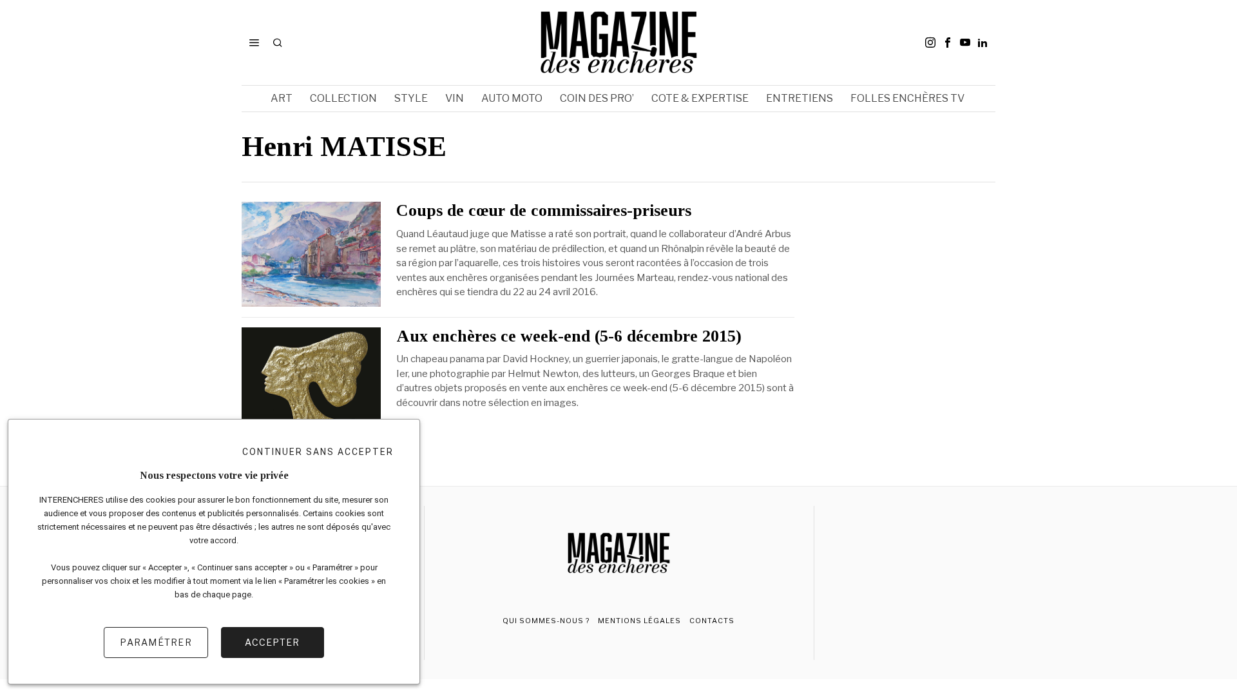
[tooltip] (930, 42)
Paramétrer (156, 642)
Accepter (272, 642)
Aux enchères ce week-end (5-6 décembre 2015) (569, 336)
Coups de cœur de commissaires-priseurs (543, 211)
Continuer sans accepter (318, 452)
